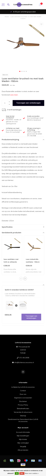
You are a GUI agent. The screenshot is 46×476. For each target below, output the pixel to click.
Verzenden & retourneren (23, 412)
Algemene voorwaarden (23, 398)
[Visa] (23, 464)
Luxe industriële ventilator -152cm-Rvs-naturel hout (33, 262)
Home (7, 16)
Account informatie (23, 432)
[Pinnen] (40, 460)
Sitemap (23, 416)
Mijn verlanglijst (23, 443)
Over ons (23, 394)
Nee (22, 473)
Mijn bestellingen (23, 436)
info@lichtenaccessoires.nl (24, 362)
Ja (17, 473)
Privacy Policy (23, 405)
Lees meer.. (14, 95)
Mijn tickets (23, 439)
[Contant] (5, 460)
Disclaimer (23, 401)
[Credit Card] (12, 460)
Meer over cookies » (32, 473)
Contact (23, 391)
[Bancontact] (33, 460)
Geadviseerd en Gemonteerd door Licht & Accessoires (23, 420)
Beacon (5, 75)
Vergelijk (23, 446)
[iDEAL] (19, 460)
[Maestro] (26, 460)
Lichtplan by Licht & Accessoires (23, 387)
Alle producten (23, 450)
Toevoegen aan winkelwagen (28, 103)
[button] (19, 71)
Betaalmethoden (23, 408)
